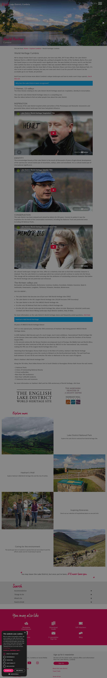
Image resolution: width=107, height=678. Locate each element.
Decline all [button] (19, 670)
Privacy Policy (6, 648)
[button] (14, 650)
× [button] (24, 632)
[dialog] (53, 339)
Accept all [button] (8, 670)
